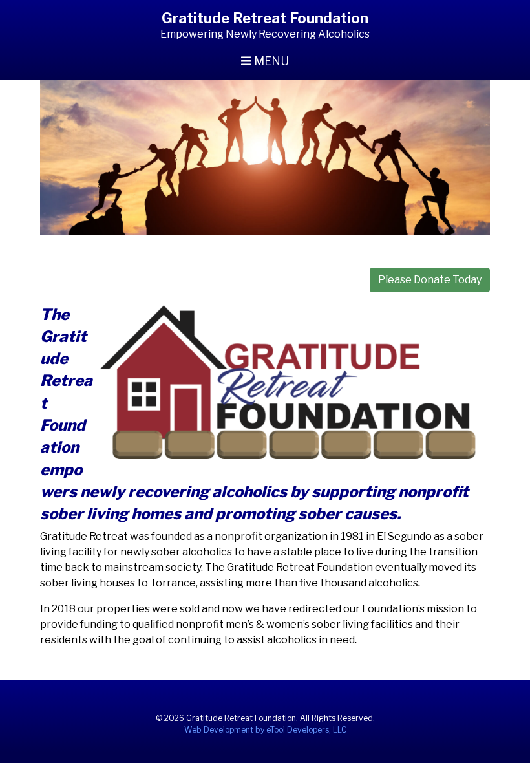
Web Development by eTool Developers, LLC (265, 730)
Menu (270, 61)
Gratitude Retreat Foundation (265, 18)
